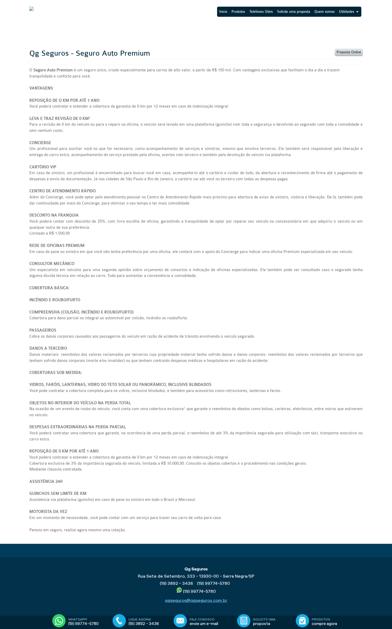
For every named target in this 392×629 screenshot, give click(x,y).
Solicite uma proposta (293, 12)
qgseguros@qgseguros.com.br (196, 600)
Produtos (238, 12)
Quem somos (324, 12)
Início (223, 12)
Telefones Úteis (261, 12)
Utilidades (346, 12)
